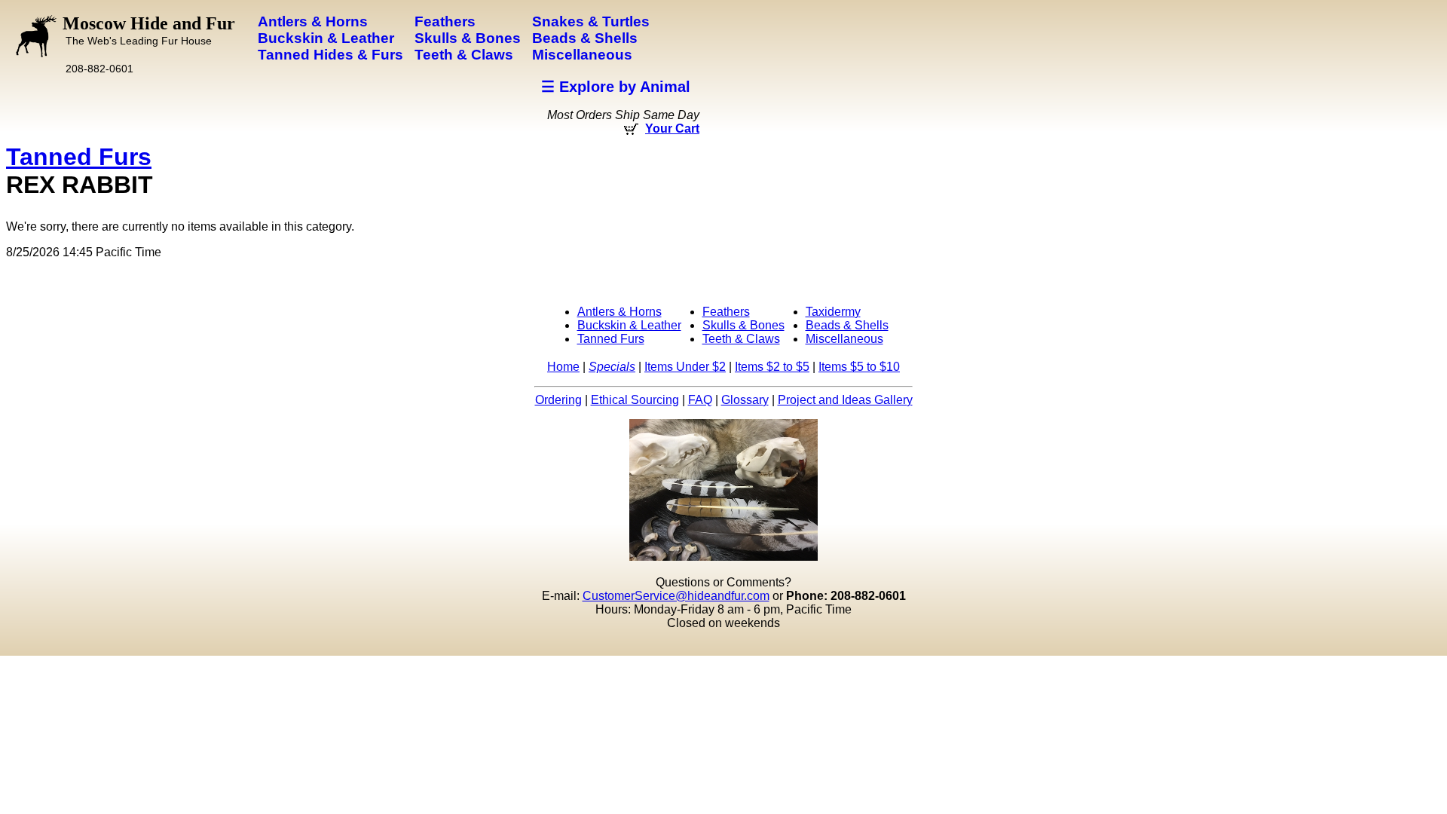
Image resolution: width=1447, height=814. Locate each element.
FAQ (700, 399)
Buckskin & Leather (629, 325)
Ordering (558, 399)
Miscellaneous (844, 338)
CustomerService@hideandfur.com (676, 595)
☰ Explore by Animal (615, 86)
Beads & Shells (847, 325)
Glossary (745, 399)
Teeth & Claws (741, 338)
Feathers (726, 311)
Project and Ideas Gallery (845, 399)
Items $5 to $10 (859, 366)
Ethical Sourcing (635, 399)
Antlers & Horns (619, 311)
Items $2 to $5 (772, 366)
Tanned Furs (78, 156)
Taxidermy (833, 311)
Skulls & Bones (743, 325)
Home (563, 366)
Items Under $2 (685, 366)
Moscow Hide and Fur (149, 30)
